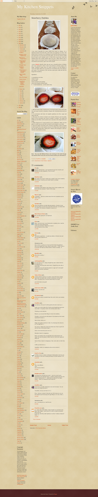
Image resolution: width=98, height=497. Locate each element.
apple (18, 127)
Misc (18, 313)
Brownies (19, 168)
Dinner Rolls (19, 223)
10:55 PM (37, 172)
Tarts (18, 413)
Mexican (19, 310)
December (22, 45)
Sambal (18, 384)
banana (18, 145)
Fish (18, 245)
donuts (18, 225)
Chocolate (19, 194)
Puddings (19, 363)
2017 (20, 25)
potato (18, 357)
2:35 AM (36, 190)
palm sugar (19, 335)
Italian (18, 279)
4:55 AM (36, 256)
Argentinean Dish (20, 132)
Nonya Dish (19, 326)
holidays (19, 272)
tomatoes (19, 424)
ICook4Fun (37, 303)
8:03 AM (36, 404)
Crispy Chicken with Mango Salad (22, 62)
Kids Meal (19, 286)
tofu (18, 423)
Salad (18, 381)
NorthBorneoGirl (38, 373)
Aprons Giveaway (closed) (79, 143)
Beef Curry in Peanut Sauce (22, 58)
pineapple (19, 352)
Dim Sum (19, 221)
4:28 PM (36, 416)
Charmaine (37, 185)
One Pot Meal (20, 333)
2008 (20, 43)
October (21, 48)
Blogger (55, 494)
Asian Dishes (20, 135)
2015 (20, 29)
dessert (18, 219)
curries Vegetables (21, 215)
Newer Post (33, 425)
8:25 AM (36, 299)
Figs (18, 241)
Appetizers (19, 125)
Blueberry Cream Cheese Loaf (22, 55)
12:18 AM (37, 181)
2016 (20, 27)
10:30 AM (37, 349)
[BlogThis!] (50, 159)
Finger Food (19, 243)
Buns (18, 172)
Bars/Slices (19, 148)
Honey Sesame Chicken (78, 136)
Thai (18, 417)
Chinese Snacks (20, 192)
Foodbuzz (21, 52)
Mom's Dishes (20, 317)
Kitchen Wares (20, 288)
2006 (20, 107)
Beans (18, 152)
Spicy (18, 404)
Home (49, 425)
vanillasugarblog (38, 261)
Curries (18, 214)
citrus (18, 199)
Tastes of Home (38, 275)
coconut (18, 203)
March (21, 98)
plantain (18, 353)
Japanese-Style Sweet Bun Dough (79, 158)
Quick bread (19, 366)
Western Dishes (20, 437)
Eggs (18, 236)
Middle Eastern (20, 312)
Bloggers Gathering (21, 161)
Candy (18, 175)
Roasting (19, 373)
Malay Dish (19, 296)
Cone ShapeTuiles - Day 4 (79, 172)
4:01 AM (36, 199)
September (22, 50)
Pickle (18, 348)
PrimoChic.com (38, 408)
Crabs (18, 210)
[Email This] (49, 159)
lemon (18, 294)
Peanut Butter (20, 346)
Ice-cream (19, 274)
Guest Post (19, 263)
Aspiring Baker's (20, 141)
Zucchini (19, 443)
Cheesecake (19, 181)
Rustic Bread (19, 379)
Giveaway (19, 252)
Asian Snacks (44, 160)
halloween (19, 266)
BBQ (18, 150)
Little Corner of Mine (39, 287)
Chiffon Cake (19, 186)
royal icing (19, 375)
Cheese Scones (22, 79)
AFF (18, 120)
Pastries (19, 344)
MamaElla (37, 253)
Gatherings (19, 250)
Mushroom (19, 324)
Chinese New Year (21, 190)
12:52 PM (37, 283)
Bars (18, 146)
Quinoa (18, 368)
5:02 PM (36, 380)
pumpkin (19, 364)
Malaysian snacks (21, 306)
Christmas (19, 195)
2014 (20, 31)
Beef (18, 154)
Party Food (19, 341)
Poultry (18, 359)
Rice (18, 372)
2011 (20, 37)
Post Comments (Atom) (41, 428)
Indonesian (19, 277)
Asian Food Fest (20, 137)
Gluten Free (19, 254)
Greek (18, 255)
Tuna (18, 426)
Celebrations (19, 177)
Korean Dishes (20, 290)
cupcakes (19, 212)
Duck (18, 230)
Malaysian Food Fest (21, 297)
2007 (20, 105)
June (21, 93)
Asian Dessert (38, 160)
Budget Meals (20, 170)
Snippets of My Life (21, 19)
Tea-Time (19, 415)
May (21, 95)
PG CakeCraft (38, 295)
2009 (20, 41)
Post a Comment (36, 419)
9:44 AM (36, 270)
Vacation (19, 428)
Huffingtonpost (20, 484)
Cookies (18, 208)
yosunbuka (37, 362)
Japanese (49, 160)
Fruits (18, 248)
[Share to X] (52, 159)
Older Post (65, 425)
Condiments (19, 206)
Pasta (18, 343)
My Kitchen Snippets (35, 6)
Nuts (18, 332)
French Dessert (20, 246)
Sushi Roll (21, 86)
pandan (18, 339)
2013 (20, 33)
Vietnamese (19, 435)
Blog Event (19, 159)
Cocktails (19, 201)
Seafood (19, 392)
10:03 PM (37, 249)
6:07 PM (36, 291)
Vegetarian (19, 433)
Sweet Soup (19, 412)
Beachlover (37, 177)
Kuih (18, 292)
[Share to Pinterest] (54, 159)
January (21, 102)
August (21, 89)
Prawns (18, 361)
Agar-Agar (19, 122)
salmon (18, 382)
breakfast (19, 166)
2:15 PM (36, 228)
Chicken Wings (20, 185)
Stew (18, 406)
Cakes (18, 174)
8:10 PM (36, 239)
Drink (18, 228)
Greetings (19, 257)
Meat (18, 308)
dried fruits (19, 226)
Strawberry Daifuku (21, 67)
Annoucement (20, 123)
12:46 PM (37, 358)
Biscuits (18, 157)
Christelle (37, 203)
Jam (18, 281)
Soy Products (20, 403)
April (21, 96)
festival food (19, 239)
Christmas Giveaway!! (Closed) (79, 104)
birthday (18, 155)
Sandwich (19, 386)
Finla (36, 221)
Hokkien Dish (20, 270)
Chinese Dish (20, 188)
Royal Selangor (20, 377)
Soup (18, 401)
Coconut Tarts (78, 164)
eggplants (19, 234)
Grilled (18, 261)
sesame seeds (20, 393)
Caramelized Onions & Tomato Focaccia (22, 83)
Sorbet (18, 399)
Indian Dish (19, 276)
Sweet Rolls (19, 408)
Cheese (18, 179)
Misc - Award (19, 315)
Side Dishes (19, 397)
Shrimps (19, 395)
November (22, 47)
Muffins (18, 321)
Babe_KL (37, 194)
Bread (18, 165)
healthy (18, 268)
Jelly (18, 285)
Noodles (18, 328)
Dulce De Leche (20, 232)
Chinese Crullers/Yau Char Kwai (79, 151)
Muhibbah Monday (21, 322)
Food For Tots (38, 353)
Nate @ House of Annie (40, 213)
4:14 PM (36, 369)
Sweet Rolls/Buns (20, 410)
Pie (17, 350)
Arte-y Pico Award (23, 77)
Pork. (18, 355)
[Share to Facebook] (53, 159)
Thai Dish (19, 419)
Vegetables (19, 432)
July (21, 91)
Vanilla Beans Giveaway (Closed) (79, 129)
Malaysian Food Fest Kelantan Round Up (21, 304)
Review (18, 370)
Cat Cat (36, 233)
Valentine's (19, 430)
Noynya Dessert (20, 330)
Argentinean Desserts (21, 129)
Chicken (18, 183)
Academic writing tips (75, 179)
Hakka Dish (19, 265)
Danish (18, 217)
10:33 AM (37, 209)
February (22, 100)
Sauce (18, 388)
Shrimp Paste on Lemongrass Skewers (22, 71)
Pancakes (19, 337)
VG (35, 168)
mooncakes (19, 319)
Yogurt (18, 441)
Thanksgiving (20, 421)
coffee (18, 205)
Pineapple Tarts (22, 65)
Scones (18, 390)
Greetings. (19, 259)
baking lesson (20, 143)
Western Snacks (20, 439)
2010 (20, 39)
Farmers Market (20, 237)
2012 (20, 35)
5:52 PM (36, 396)
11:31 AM (37, 217)
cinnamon (19, 197)
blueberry (19, 163)
